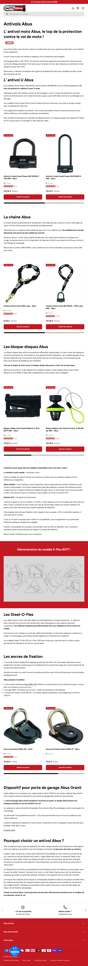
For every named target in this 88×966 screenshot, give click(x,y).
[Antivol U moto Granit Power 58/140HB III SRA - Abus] (65, 153)
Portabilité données (40, 960)
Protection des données (11, 960)
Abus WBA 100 (30, 684)
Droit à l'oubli (26, 960)
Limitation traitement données (60, 960)
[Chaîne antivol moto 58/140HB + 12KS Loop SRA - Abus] (65, 283)
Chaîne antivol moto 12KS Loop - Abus (20, 306)
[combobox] (44, 14)
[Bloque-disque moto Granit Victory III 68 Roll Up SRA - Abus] (65, 405)
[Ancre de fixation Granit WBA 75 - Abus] (65, 726)
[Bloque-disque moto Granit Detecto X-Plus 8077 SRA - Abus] (23, 405)
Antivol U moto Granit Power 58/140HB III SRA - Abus (63, 177)
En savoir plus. (9, 830)
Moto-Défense (13, 956)
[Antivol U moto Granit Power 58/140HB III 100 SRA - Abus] (23, 153)
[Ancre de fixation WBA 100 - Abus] (23, 726)
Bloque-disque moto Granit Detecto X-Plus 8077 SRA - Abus (21, 429)
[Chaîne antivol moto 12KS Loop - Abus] (23, 283)
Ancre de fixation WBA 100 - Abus (18, 749)
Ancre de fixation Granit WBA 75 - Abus (62, 749)
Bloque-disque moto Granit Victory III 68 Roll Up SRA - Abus (65, 429)
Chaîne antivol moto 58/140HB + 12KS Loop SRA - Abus (64, 307)
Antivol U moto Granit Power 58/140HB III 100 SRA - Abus (21, 177)
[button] (77, 8)
